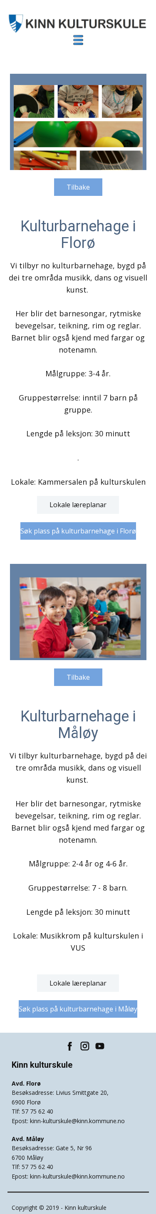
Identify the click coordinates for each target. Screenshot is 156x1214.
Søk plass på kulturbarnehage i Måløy (78, 1009)
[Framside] (78, 23)
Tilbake (78, 187)
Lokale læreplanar (78, 504)
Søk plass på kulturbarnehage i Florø (78, 531)
